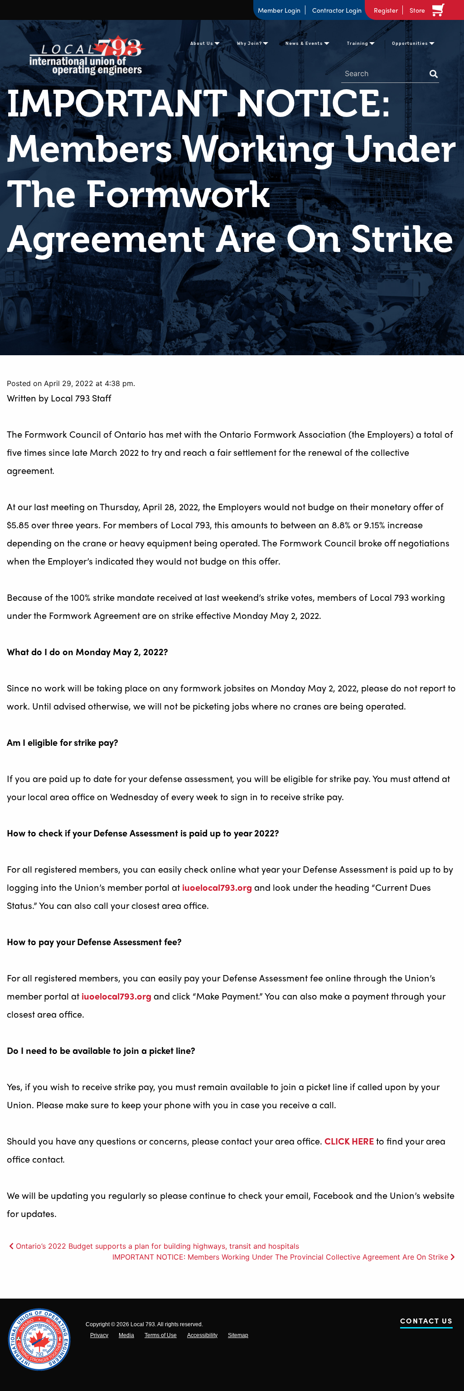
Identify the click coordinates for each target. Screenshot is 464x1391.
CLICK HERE (349, 1140)
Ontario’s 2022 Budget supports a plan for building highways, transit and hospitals (157, 1246)
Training (357, 43)
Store (417, 9)
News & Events (304, 43)
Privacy (99, 1335)
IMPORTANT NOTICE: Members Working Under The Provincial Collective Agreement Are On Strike (280, 1256)
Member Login (279, 9)
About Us (201, 43)
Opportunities (410, 43)
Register (386, 9)
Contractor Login (337, 9)
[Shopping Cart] (440, 10)
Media (126, 1335)
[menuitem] (201, 42)
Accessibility (202, 1335)
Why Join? (249, 43)
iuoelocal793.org (217, 887)
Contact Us (426, 1322)
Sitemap (238, 1335)
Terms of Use (161, 1335)
